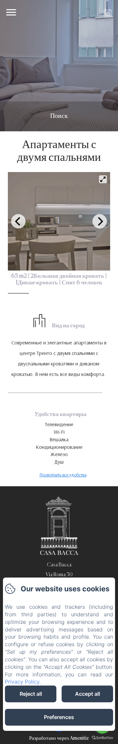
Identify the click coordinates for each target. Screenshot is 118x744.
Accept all (87, 693)
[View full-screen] (103, 179)
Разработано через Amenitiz (59, 738)
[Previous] (18, 221)
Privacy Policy (22, 681)
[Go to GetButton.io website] (102, 737)
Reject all (31, 693)
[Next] (99, 221)
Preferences (59, 717)
